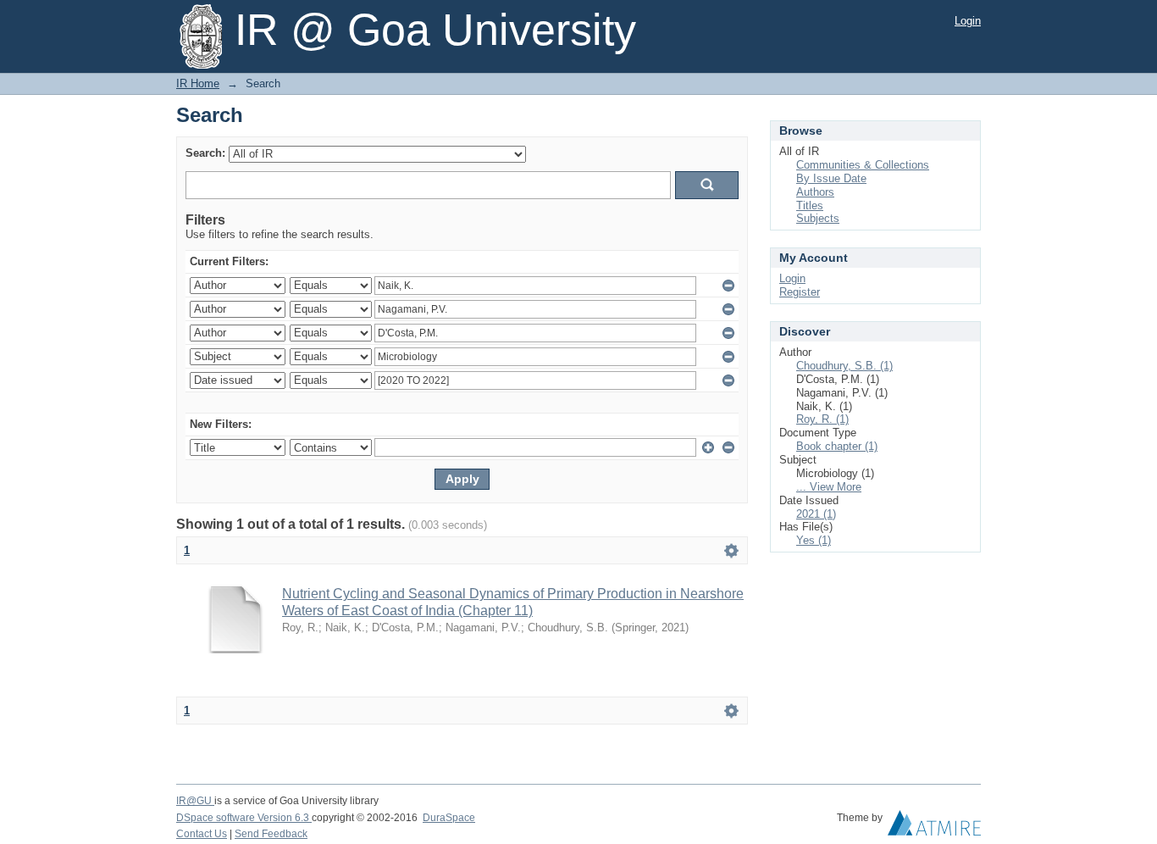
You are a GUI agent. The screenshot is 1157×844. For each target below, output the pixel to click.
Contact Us (201, 834)
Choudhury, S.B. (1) (844, 365)
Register (799, 292)
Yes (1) (813, 540)
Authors (815, 192)
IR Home (197, 83)
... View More (828, 486)
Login (968, 20)
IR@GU (195, 801)
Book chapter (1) (836, 446)
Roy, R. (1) (822, 419)
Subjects (817, 218)
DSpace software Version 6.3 (244, 818)
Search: (205, 153)
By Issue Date (831, 178)
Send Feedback (271, 834)
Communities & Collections (862, 164)
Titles (809, 205)
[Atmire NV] (934, 827)
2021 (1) (816, 514)
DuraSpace (449, 818)
